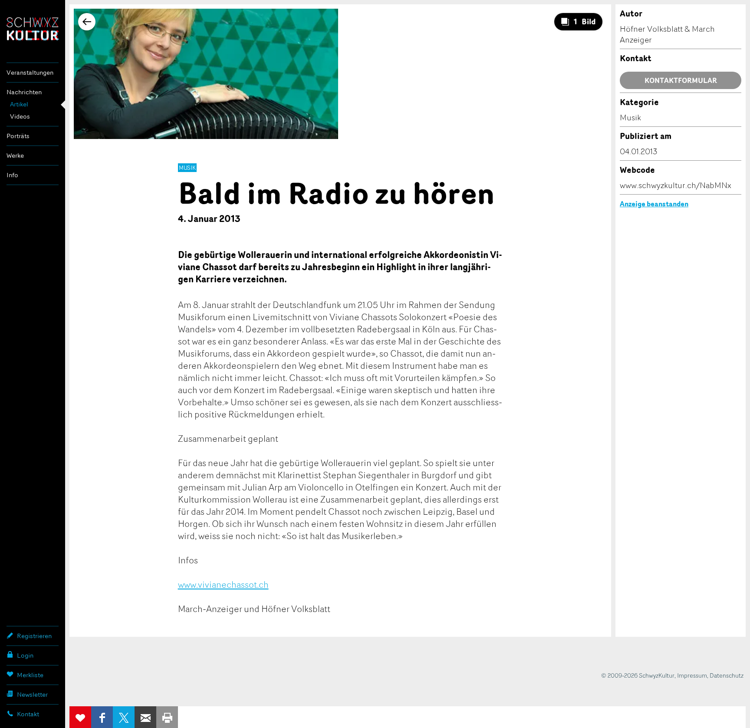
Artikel (19, 104)
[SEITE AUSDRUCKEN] (167, 717)
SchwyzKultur (33, 29)
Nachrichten (24, 91)
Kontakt (28, 713)
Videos (20, 116)
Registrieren (34, 635)
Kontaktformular (681, 80)
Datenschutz (726, 675)
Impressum (692, 675)
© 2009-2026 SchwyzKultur (637, 675)
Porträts (18, 135)
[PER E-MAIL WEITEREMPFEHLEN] (145, 717)
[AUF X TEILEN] (124, 717)
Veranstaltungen (30, 72)
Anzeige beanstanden (654, 204)
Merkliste (30, 674)
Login (25, 655)
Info (12, 174)
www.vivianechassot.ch (223, 584)
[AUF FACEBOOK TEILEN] (102, 717)
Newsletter (32, 694)
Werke (15, 155)
